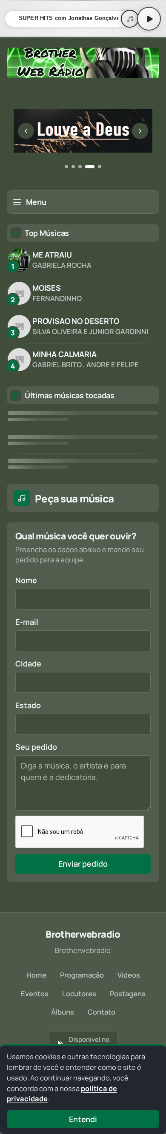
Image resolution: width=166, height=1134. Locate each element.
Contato (101, 1012)
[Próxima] (140, 131)
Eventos (35, 993)
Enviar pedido (83, 864)
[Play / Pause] (149, 19)
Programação (82, 975)
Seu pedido (36, 747)
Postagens (128, 993)
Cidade (28, 663)
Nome (26, 580)
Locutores (79, 993)
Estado (28, 705)
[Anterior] (26, 131)
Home (36, 975)
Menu (36, 202)
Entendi (83, 1119)
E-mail (26, 622)
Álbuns (62, 1012)
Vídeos (128, 975)
